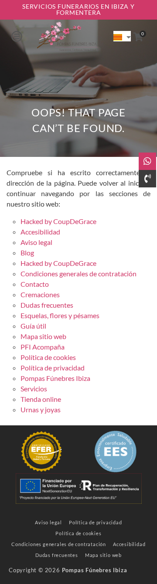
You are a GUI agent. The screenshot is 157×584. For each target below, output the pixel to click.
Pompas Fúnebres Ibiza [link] (55, 378)
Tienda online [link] (40, 399)
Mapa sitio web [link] (43, 336)
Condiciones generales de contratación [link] (78, 273)
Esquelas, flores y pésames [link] (59, 315)
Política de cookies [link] (48, 357)
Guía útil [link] (33, 326)
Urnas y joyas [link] (40, 409)
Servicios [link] (33, 388)
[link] (67, 36)
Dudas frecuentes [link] (46, 305)
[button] (16, 36)
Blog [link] (27, 252)
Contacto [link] (34, 284)
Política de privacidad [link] (52, 367)
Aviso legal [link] (36, 242)
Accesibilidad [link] (40, 231)
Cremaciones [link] (40, 294)
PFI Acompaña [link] (42, 347)
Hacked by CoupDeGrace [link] (58, 221)
